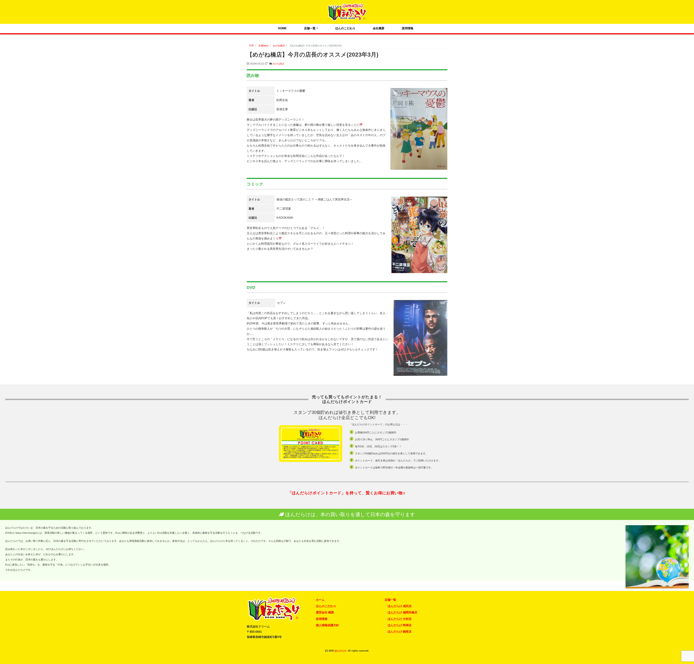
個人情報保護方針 (327, 625)
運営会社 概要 (325, 612)
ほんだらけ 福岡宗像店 (402, 612)
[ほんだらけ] (347, 11)
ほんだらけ (340, 650)
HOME (282, 28)
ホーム (320, 599)
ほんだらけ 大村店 (400, 618)
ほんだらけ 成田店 (400, 606)
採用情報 (407, 28)
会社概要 (378, 28)
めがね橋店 (278, 63)
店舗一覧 (310, 28)
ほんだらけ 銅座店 (400, 631)
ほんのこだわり (345, 28)
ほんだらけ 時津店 (400, 625)
